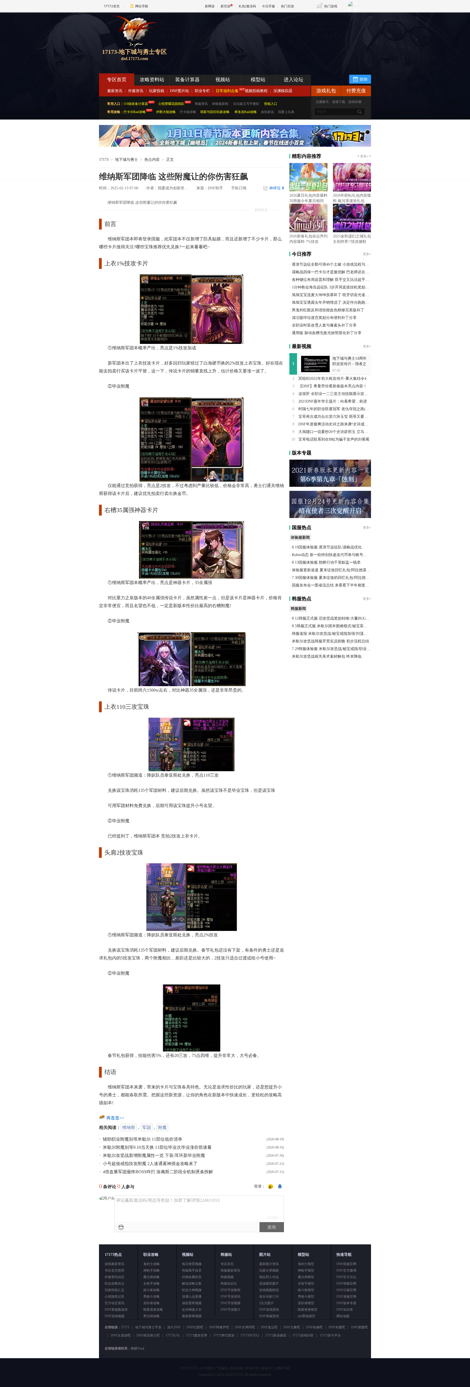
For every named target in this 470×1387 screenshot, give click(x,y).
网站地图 (343, 1316)
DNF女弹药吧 (245, 1327)
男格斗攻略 (151, 1296)
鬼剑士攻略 (151, 1264)
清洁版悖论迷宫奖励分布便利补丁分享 (324, 318)
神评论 (276, 188)
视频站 (222, 79)
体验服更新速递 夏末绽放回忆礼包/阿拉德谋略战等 (335, 570)
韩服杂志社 (229, 1283)
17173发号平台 (330, 1335)
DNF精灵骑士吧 (148, 1335)
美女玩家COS (269, 1296)
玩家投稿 (156, 91)
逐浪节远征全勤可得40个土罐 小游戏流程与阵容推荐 (336, 264)
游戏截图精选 (269, 1290)
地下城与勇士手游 (148, 1327)
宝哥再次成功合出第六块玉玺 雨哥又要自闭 (335, 417)
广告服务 (221, 1368)
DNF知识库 (344, 1309)
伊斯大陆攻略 (166, 112)
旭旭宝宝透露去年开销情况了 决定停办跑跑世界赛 (334, 302)
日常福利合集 (227, 91)
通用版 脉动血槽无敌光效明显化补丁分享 (326, 333)
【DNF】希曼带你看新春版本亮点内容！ (332, 386)
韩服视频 (227, 1277)
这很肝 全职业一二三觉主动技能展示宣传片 (335, 394)
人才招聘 (205, 1368)
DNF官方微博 (346, 1270)
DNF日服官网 (346, 1290)
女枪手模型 (306, 1283)
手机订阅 (238, 188)
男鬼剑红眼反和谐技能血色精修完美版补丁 (328, 310)
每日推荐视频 (192, 1264)
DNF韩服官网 (346, 1283)
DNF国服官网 (346, 1264)
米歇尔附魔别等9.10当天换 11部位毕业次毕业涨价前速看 (157, 1147)
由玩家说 (267, 112)
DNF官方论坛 (346, 1277)
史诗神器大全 (192, 1309)
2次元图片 (266, 1303)
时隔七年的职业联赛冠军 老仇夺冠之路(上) (334, 409)
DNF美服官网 (346, 1296)
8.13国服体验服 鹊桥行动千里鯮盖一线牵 (326, 562)
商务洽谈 (236, 1368)
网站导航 (141, 6)
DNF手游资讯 (230, 1296)
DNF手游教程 (230, 1290)
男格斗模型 (306, 1296)
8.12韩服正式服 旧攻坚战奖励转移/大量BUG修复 (332, 618)
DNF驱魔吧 (359, 1327)
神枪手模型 (306, 1270)
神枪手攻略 (151, 1270)
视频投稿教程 (256, 91)
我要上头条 (286, 112)
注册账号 (322, 102)
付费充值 (356, 90)
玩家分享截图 (269, 1270)
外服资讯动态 (114, 1277)
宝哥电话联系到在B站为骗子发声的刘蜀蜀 (333, 439)
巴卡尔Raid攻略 (134, 112)
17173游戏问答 (303, 1335)
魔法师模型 (306, 1277)
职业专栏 (202, 91)
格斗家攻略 (151, 1290)
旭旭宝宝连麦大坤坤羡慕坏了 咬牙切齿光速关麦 (332, 295)
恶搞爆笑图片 (269, 1283)
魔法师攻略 (151, 1277)
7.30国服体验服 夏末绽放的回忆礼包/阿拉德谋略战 (334, 578)
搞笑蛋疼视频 (192, 1303)
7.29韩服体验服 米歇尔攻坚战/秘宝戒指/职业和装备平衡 (339, 649)
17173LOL (173, 1335)
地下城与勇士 (126, 160)
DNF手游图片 (230, 1309)
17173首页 (112, 6)
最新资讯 (114, 91)
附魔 (162, 1127)
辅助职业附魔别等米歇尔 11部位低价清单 (142, 1139)
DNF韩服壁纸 (269, 1316)
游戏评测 (354, 102)
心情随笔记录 (114, 1296)
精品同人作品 (269, 1277)
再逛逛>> (115, 1118)
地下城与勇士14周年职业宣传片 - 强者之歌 (349, 363)
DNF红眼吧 (195, 1327)
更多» (364, 156)
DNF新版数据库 (116, 1309)
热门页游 (287, 6)
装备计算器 (187, 79)
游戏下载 (338, 102)
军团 (146, 1127)
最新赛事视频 (192, 1316)
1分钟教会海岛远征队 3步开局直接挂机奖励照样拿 (334, 287)
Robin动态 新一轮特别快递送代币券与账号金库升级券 (337, 555)
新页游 (225, 6)
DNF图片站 (179, 91)
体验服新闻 (220, 104)
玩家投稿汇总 (114, 1290)
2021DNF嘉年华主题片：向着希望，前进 (332, 401)
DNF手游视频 (230, 1303)
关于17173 (189, 1368)
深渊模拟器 (282, 91)
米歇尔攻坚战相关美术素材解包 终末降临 (326, 656)
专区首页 (116, 79)
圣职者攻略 (151, 1303)
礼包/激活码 (247, 6)
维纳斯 (128, 1127)
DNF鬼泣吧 (269, 1327)
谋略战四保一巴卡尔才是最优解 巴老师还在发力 (332, 272)
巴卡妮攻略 (188, 112)
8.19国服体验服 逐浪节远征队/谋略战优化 (327, 547)
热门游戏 (330, 6)
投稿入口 (270, 104)
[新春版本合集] (235, 146)
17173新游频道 (275, 1335)
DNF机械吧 (314, 1327)
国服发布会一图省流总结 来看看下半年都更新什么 (334, 585)
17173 (104, 160)
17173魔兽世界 (196, 1335)
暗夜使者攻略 (153, 1309)
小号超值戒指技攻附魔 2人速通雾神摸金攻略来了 (150, 1163)
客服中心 (267, 1368)
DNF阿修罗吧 (219, 1327)
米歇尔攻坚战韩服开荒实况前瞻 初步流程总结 (330, 641)
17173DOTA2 (249, 1335)
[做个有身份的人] (271, 1187)
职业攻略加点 (114, 1283)
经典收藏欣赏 (192, 1277)
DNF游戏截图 (115, 1316)
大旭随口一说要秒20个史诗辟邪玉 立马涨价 (335, 432)
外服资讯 (135, 91)
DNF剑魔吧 (337, 1327)
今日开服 (268, 6)
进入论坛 (293, 79)
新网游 (210, 6)
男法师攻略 (151, 1316)
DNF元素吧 (291, 1327)
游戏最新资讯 (114, 1264)
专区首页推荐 (114, 1270)
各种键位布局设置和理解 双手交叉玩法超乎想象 (332, 280)
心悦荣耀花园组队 (171, 104)
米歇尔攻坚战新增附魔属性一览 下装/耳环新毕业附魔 (154, 1155)
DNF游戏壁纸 (269, 1309)
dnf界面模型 (306, 1316)
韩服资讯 (201, 104)
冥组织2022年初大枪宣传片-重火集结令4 (332, 378)
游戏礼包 (326, 90)
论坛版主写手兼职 (246, 104)
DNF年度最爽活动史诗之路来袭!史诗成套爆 (335, 424)
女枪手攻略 (151, 1283)
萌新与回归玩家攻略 (215, 112)
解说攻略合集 (192, 1283)
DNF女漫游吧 (121, 1335)
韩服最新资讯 (230, 1270)
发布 (271, 1227)
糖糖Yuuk (137, 1348)
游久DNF (174, 1327)
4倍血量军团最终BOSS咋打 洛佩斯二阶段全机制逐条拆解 (158, 1171)
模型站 (258, 79)
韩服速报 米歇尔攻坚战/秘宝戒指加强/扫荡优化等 (333, 634)
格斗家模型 (306, 1290)
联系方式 (252, 1368)
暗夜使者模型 (307, 1309)
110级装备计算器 (135, 104)
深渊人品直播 (192, 1296)
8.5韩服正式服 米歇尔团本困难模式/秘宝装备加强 (333, 626)
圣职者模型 (306, 1303)
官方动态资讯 (114, 1303)
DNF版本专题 (346, 1303)
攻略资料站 (152, 79)
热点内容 (152, 160)
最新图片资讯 (269, 1264)
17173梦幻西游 (223, 1335)
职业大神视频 (192, 1290)
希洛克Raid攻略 (245, 112)
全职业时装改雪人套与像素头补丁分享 (324, 325)
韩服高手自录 (192, 1270)
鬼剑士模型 (306, 1264)
